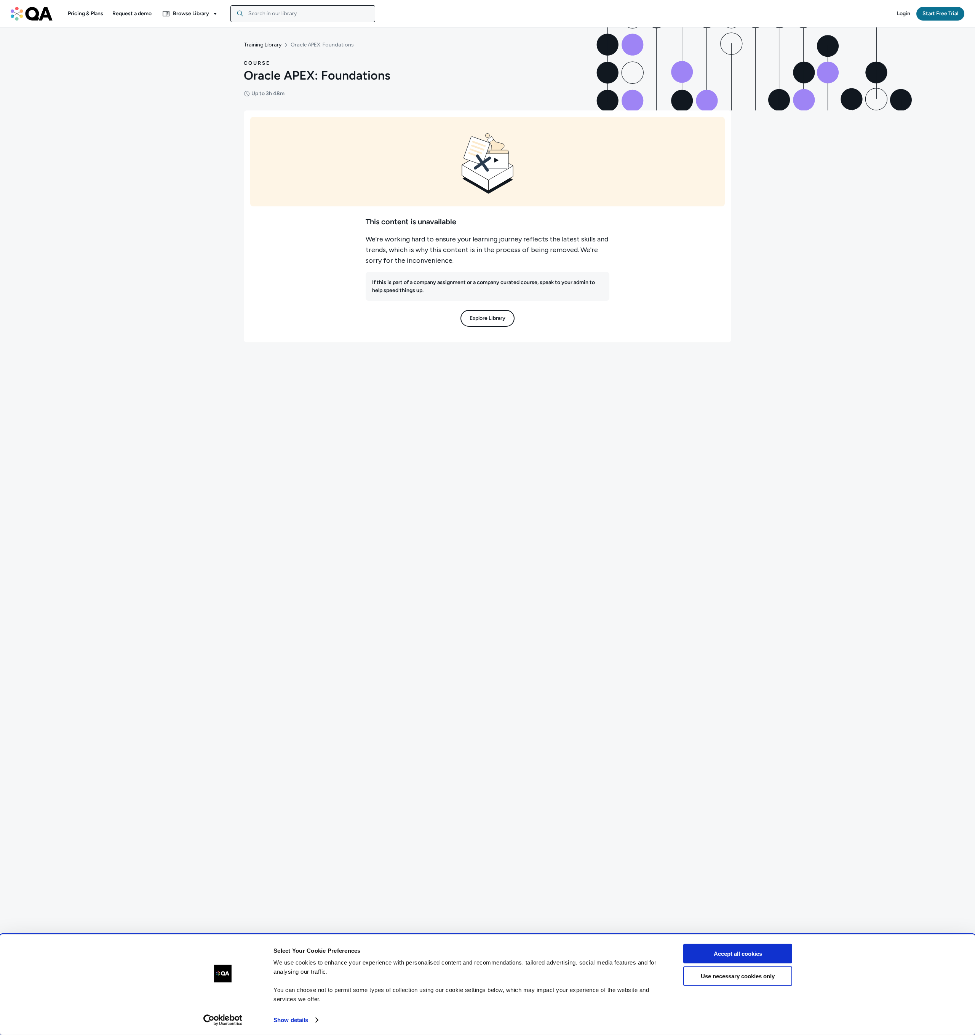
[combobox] (302, 13)
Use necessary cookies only (738, 976)
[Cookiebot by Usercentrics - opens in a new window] (223, 1020)
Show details (290, 1020)
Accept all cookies (738, 953)
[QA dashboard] (32, 14)
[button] (85, 14)
